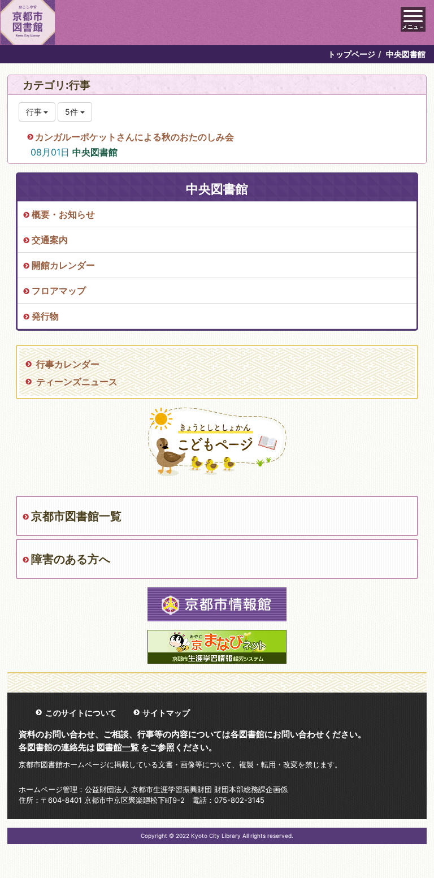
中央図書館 (95, 152)
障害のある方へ (70, 559)
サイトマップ (166, 712)
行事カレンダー (67, 364)
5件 (72, 111)
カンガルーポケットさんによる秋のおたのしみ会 (134, 136)
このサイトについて (80, 712)
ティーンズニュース (77, 381)
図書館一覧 (118, 747)
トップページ (351, 54)
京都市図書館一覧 (76, 516)
